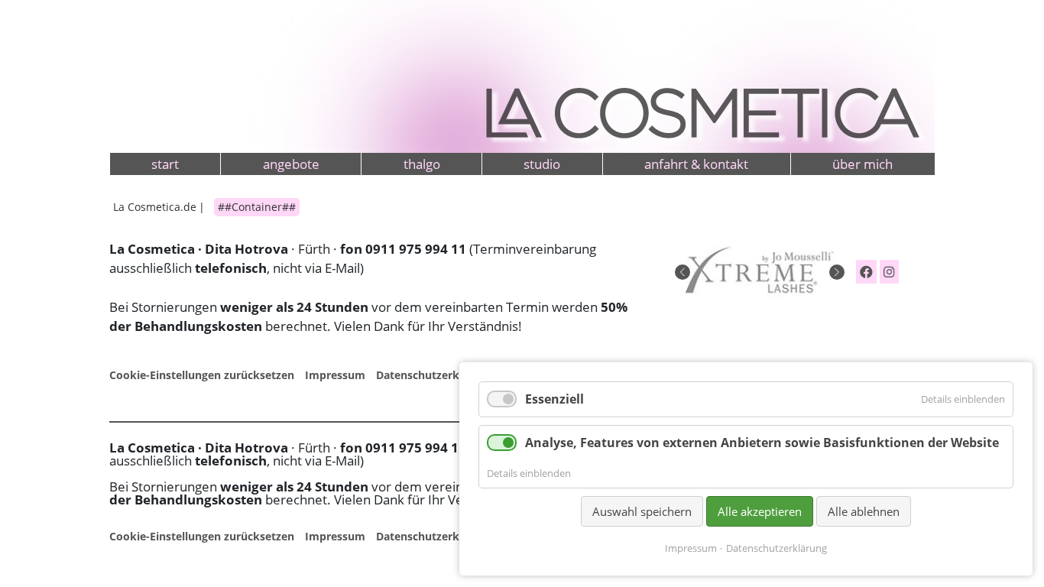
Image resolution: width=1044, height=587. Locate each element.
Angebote (291, 164)
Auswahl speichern (642, 511)
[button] (682, 272)
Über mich (862, 164)
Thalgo (422, 164)
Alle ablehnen (864, 511)
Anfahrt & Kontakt (696, 164)
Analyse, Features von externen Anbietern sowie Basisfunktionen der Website (762, 442)
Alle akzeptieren (760, 511)
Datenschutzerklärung (434, 375)
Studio (542, 164)
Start (165, 164)
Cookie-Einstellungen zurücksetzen (201, 375)
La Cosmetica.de (154, 207)
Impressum (335, 375)
